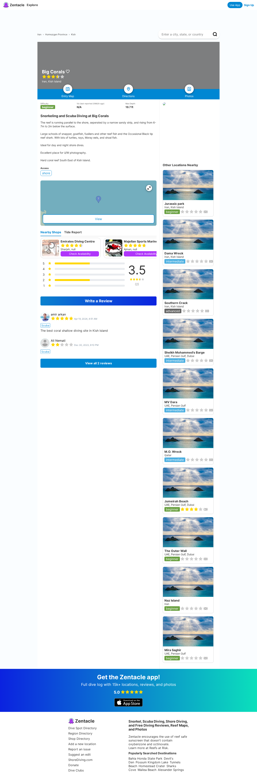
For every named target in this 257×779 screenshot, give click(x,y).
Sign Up (249, 5)
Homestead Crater (152, 766)
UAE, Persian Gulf (175, 653)
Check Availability (80, 253)
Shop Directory (79, 739)
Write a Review (98, 301)
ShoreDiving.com (80, 760)
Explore (32, 5)
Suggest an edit (79, 754)
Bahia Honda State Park (145, 758)
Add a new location (82, 744)
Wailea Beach (147, 770)
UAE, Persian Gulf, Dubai (179, 554)
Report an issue (79, 749)
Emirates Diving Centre (78, 241)
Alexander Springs (171, 770)
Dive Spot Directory (82, 728)
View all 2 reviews (98, 363)
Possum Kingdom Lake (152, 762)
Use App (235, 5)
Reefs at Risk (158, 748)
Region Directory (80, 733)
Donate (73, 765)
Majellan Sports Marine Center (146, 241)
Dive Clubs (76, 770)
